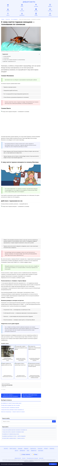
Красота (8, 15)
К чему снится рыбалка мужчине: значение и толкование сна (14, 429)
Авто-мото (6, 448)
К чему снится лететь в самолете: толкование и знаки (13, 431)
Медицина (50, 6)
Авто (8, 6)
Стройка (7, 10)
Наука (28, 450)
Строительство (33, 448)
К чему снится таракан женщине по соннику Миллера (14, 59)
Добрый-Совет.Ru (29, 2)
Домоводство (22, 15)
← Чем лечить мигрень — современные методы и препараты (10, 395)
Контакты (24, 458)
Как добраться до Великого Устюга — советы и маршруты (14, 436)
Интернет (36, 10)
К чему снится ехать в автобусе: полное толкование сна (12, 409)
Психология (22, 10)
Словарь (36, 15)
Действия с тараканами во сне (9, 61)
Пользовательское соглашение (32, 458)
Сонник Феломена (7, 56)
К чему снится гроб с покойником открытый (10, 407)
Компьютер (50, 10)
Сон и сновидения (14, 19)
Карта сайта (41, 458)
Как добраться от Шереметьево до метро (10, 434)
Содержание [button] (21, 54)
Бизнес (22, 6)
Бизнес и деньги (13, 448)
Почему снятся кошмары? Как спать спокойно (10, 405)
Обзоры (50, 15)
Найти (54, 421)
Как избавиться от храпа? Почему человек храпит (11, 403)
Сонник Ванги (6, 58)
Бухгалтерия (40, 450)
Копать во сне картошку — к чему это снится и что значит (13, 411)
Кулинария (36, 6)
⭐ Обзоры (35, 454)
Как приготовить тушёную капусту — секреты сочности (13, 438)
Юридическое (33, 450)
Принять (53, 464)
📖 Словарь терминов (25, 454)
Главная (2, 19)
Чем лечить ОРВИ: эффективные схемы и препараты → (30, 395)
